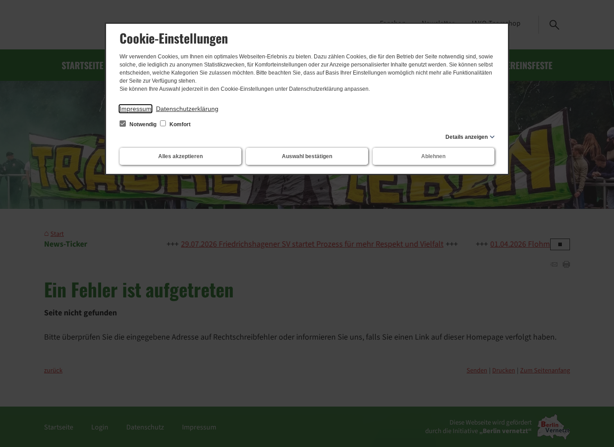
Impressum (135, 108)
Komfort (179, 124)
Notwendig (143, 124)
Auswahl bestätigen (307, 156)
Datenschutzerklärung (187, 108)
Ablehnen (433, 156)
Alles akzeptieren (180, 156)
